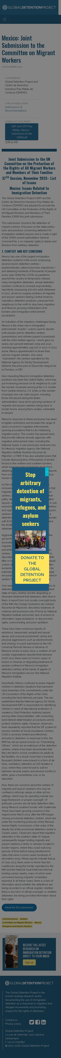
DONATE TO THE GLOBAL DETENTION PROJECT (32, 569)
